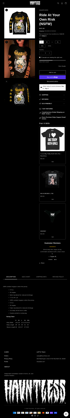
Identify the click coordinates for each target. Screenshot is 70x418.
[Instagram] (35, 415)
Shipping (41, 31)
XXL (42, 46)
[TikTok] (38, 415)
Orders (6, 356)
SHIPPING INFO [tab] (41, 277)
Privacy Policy (8, 359)
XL (58, 42)
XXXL (50, 46)
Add (53, 161)
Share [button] (42, 263)
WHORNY (43, 231)
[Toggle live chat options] (66, 414)
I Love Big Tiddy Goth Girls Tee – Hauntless (50, 155)
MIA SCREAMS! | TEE (46, 193)
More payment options (52, 81)
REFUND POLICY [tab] (58, 277)
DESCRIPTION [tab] (11, 277)
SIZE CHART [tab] (26, 277)
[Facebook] (32, 415)
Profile (6, 361)
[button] (3, 3)
